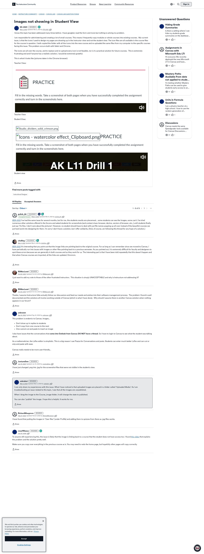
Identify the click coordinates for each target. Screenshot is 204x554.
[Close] (43, 521)
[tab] (17, 202)
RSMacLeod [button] (23, 271)
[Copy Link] (50, 30)
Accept (24, 539)
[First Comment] (39, 27)
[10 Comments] (37, 241)
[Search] (178, 4)
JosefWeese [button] (23, 431)
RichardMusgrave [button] (26, 413)
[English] (24, 4)
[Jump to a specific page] (151, 208)
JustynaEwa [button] (23, 361)
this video (135, 437)
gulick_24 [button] (22, 214)
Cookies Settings (24, 545)
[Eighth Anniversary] (39, 214)
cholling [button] (21, 241)
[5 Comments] (42, 214)
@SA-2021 (16, 220)
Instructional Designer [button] (20, 194)
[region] (24, 534)
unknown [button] (22, 313)
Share (17, 183)
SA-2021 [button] (23, 27)
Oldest (23, 208)
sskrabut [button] (24, 381)
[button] (16, 28)
